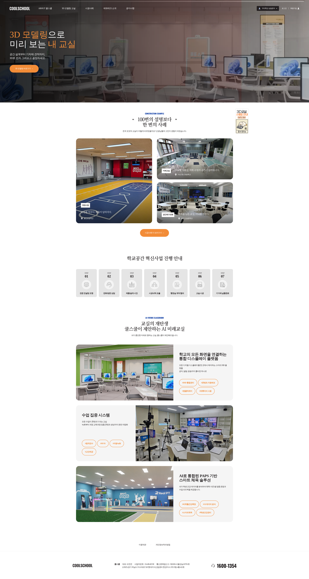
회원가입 (293, 8)
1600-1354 (226, 565)
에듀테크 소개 (109, 8)
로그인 (284, 8)
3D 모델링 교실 (68, 8)
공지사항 (130, 8)
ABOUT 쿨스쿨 (45, 8)
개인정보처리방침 (163, 545)
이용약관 (142, 545)
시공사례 (89, 8)
